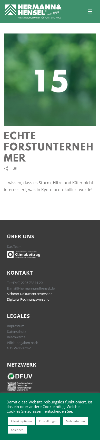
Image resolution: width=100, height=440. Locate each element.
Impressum (15, 326)
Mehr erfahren (75, 421)
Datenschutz (16, 331)
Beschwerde (16, 337)
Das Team (14, 246)
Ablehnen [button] (17, 430)
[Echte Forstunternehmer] (50, 79)
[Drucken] (17, 168)
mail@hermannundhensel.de (32, 288)
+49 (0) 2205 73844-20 (26, 282)
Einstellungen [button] (48, 421)
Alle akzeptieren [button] (21, 421)
